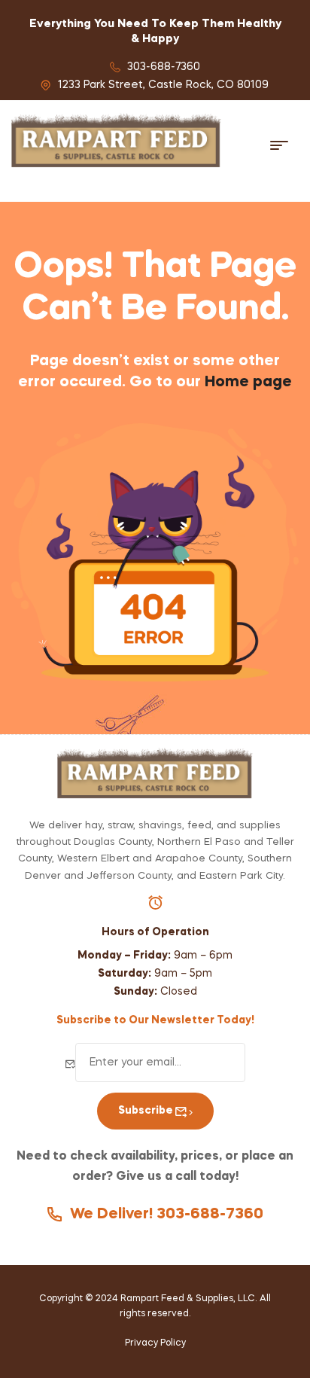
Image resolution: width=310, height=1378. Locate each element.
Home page (248, 382)
